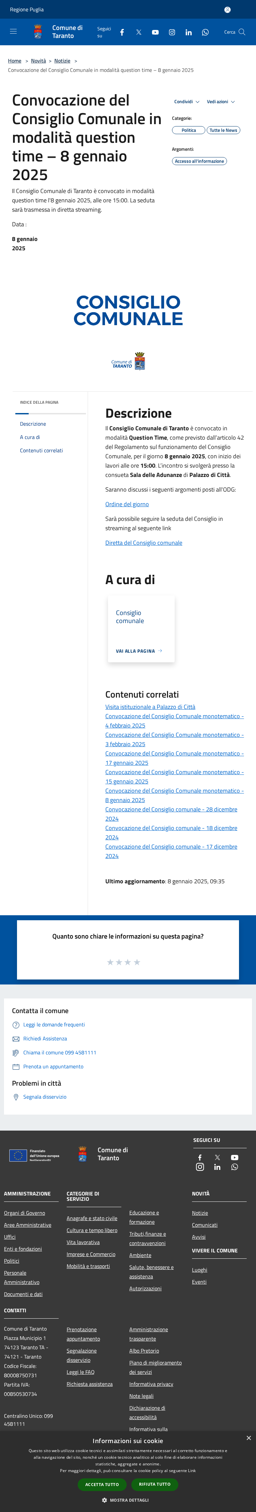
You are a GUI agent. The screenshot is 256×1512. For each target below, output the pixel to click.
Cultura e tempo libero (92, 1230)
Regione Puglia (27, 9)
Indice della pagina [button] (39, 402)
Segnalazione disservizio (82, 1355)
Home (14, 61)
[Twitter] (136, 31)
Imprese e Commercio (91, 1254)
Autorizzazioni (145, 1288)
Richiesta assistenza (90, 1384)
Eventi (199, 1282)
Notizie (62, 61)
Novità (38, 61)
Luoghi (199, 1270)
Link (192, 1470)
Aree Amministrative (27, 1225)
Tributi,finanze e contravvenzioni (147, 1238)
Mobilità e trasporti (88, 1266)
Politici (11, 1261)
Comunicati (205, 1225)
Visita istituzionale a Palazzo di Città (150, 706)
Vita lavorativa (83, 1242)
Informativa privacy (151, 1384)
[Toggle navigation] (13, 31)
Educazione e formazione (144, 1217)
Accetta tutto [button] (102, 1484)
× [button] (248, 1438)
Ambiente (140, 1255)
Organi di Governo (24, 1213)
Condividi (184, 101)
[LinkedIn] (186, 31)
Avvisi (199, 1237)
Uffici (10, 1237)
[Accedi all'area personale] (227, 10)
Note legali (141, 1396)
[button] (128, 1500)
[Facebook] (119, 31)
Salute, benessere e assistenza (151, 1271)
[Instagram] (169, 31)
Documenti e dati (23, 1294)
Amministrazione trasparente (148, 1334)
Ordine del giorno (127, 504)
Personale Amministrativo (21, 1277)
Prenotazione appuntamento (83, 1334)
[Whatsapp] (202, 31)
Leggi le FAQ (81, 1372)
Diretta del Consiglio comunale (143, 542)
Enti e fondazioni (23, 1249)
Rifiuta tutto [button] (155, 1484)
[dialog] (128, 1471)
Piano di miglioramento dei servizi (155, 1367)
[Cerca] (242, 32)
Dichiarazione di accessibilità (147, 1412)
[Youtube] (152, 31)
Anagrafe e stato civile (92, 1218)
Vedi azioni (218, 101)
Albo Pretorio (144, 1351)
